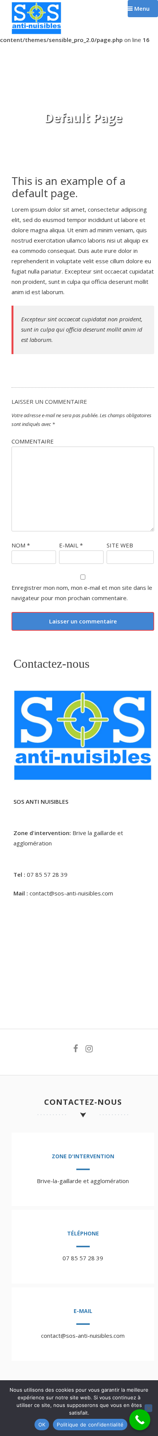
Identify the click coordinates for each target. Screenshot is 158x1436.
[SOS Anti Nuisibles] (36, 32)
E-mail (71, 545)
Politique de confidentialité (90, 1424)
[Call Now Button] (139, 1419)
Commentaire (33, 441)
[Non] (148, 1408)
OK (42, 1424)
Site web (120, 545)
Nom (21, 545)
